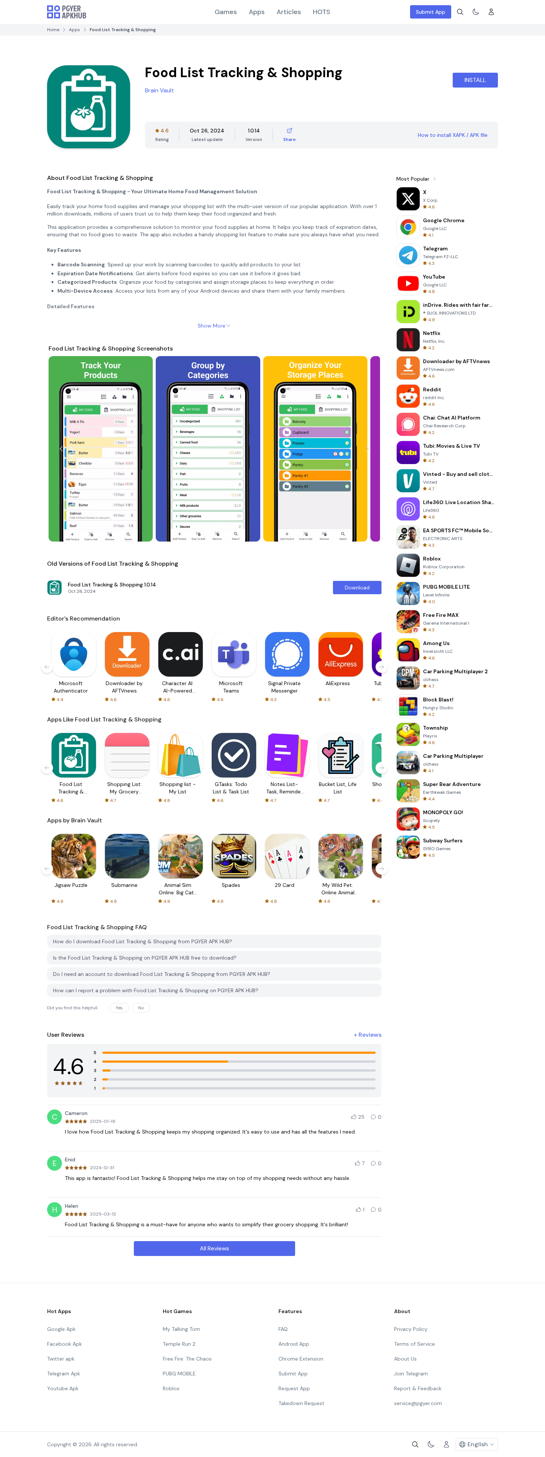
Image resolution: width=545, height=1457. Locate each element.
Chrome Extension (300, 1358)
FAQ (283, 1329)
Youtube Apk (63, 1388)
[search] (460, 12)
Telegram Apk (63, 1373)
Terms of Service (414, 1344)
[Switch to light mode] (475, 12)
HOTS (321, 11)
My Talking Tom (181, 1329)
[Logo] (66, 11)
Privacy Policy (410, 1329)
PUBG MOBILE (179, 1373)
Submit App (430, 12)
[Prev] (61, 448)
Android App (293, 1344)
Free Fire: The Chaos (187, 1358)
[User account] (491, 12)
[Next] (367, 448)
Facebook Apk (64, 1344)
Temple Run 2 (179, 1344)
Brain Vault (159, 90)
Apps (257, 11)
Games (226, 11)
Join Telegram (411, 1373)
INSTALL (475, 80)
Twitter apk (61, 1358)
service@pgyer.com (418, 1403)
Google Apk (61, 1329)
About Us (405, 1358)
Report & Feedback (418, 1388)
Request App (294, 1388)
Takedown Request (301, 1403)
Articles (289, 11)
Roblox (171, 1388)
